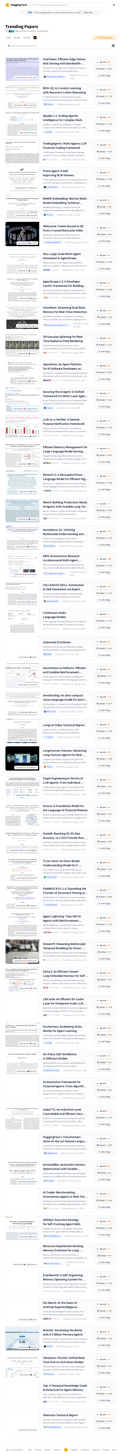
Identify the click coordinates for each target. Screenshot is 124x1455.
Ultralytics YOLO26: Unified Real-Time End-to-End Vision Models (64, 1360)
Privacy (38, 1449)
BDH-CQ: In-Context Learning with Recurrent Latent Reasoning (64, 90)
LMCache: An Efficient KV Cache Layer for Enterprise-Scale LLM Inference (63, 1001)
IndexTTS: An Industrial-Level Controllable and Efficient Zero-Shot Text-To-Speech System (63, 1112)
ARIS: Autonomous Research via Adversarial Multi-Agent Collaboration (61, 558)
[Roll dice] (113, 46)
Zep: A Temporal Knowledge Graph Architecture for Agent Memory (65, 1388)
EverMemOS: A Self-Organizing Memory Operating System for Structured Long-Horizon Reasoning (63, 1277)
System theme (16, 1449)
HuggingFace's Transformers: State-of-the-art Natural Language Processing (65, 1139)
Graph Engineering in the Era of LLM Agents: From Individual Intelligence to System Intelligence (65, 780)
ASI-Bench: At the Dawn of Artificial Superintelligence (60, 1305)
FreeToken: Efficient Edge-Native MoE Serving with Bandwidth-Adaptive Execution (64, 61)
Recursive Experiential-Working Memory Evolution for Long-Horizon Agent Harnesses (63, 1248)
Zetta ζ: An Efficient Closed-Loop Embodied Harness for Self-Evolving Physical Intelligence (64, 974)
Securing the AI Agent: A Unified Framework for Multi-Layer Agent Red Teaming (64, 394)
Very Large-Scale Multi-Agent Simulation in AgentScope (62, 256)
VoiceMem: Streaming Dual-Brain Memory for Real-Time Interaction (65, 310)
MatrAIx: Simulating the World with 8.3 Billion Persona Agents (63, 1332)
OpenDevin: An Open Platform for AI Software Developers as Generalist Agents (62, 366)
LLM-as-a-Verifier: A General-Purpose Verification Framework (64, 422)
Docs (114, 1449)
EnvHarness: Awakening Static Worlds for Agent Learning (62, 1029)
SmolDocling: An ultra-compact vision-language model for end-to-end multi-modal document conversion (65, 697)
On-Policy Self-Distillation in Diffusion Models (60, 1056)
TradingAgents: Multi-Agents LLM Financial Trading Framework (64, 145)
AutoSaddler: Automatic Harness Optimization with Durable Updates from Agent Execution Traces (64, 1167)
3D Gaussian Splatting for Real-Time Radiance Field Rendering (63, 339)
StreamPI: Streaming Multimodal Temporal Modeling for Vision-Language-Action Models (64, 946)
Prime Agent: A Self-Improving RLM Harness (58, 173)
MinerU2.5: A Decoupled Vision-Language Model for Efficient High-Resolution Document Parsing (65, 477)
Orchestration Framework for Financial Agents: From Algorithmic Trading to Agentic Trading (65, 1084)
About (47, 1449)
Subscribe (88, 12)
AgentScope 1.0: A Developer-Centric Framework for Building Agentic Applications (63, 284)
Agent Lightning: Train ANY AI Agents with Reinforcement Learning (62, 918)
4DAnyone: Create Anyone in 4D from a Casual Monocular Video (63, 228)
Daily (9, 37)
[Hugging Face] (66, 1450)
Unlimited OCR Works (57, 642)
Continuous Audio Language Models (54, 615)
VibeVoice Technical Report (60, 1415)
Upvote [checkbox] (105, 62)
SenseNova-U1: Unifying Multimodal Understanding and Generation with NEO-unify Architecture (63, 532)
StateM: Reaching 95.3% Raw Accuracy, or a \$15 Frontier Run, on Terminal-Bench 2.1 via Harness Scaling (65, 836)
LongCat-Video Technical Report (64, 725)
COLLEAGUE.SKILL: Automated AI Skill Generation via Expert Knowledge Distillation (63, 587)
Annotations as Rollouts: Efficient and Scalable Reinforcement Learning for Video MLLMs (64, 670)
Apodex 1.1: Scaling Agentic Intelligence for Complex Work (62, 118)
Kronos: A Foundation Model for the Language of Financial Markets (65, 808)
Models (74, 1449)
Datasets (85, 1449)
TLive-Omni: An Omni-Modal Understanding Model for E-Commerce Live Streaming (61, 863)
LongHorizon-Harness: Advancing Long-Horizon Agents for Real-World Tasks (64, 753)
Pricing (106, 1449)
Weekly (17, 37)
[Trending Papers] (35, 37)
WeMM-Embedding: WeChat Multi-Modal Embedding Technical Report (65, 201)
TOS (30, 1449)
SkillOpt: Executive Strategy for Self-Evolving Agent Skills (62, 1222)
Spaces (96, 1449)
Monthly (27, 37)
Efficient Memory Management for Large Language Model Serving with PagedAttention (65, 449)
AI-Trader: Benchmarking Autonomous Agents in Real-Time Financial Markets (64, 1194)
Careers (57, 1449)
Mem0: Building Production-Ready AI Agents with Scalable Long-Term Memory (65, 504)
